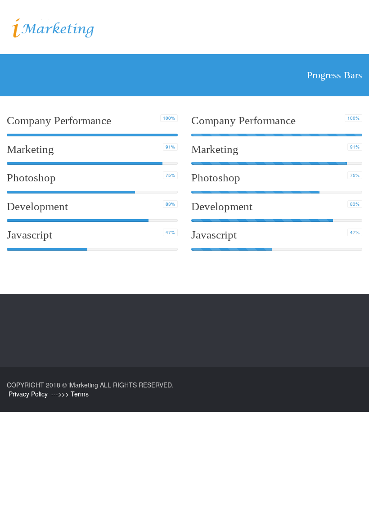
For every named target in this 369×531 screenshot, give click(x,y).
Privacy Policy (28, 393)
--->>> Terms (70, 393)
